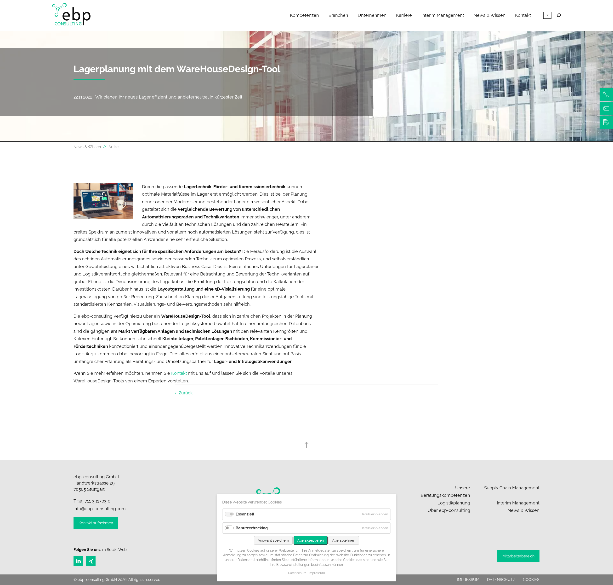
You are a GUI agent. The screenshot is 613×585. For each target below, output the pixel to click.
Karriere (404, 15)
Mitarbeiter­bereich (518, 556)
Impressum (468, 579)
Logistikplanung (453, 502)
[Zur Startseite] (71, 15)
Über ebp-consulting (449, 510)
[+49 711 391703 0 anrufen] (606, 94)
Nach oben (306, 445)
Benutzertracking (252, 528)
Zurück (186, 392)
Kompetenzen (304, 15)
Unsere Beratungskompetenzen (445, 491)
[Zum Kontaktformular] (606, 122)
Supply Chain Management (511, 487)
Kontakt (523, 15)
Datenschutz (501, 579)
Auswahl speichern (273, 540)
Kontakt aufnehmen (96, 523)
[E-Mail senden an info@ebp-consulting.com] (606, 108)
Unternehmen (372, 15)
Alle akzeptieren (310, 540)
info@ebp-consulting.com (100, 508)
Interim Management (442, 15)
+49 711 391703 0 (93, 500)
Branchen (338, 15)
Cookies (531, 579)
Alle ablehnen (343, 540)
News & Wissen (489, 15)
